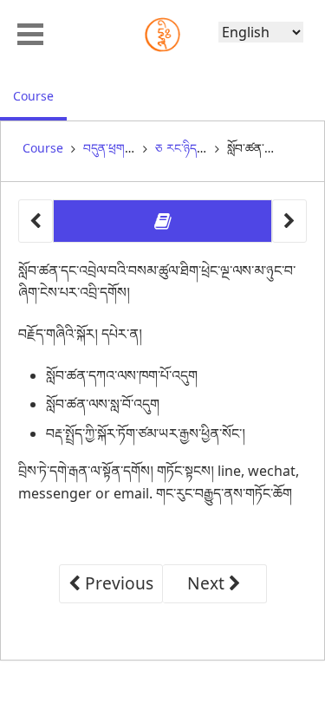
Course (40, 95)
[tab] (162, 221)
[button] (30, 32)
